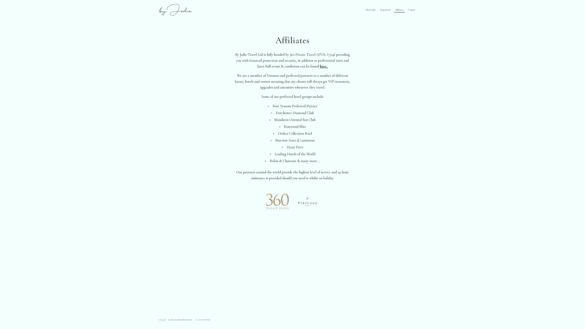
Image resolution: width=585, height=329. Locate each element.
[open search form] (423, 9)
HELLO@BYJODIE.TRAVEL (182, 320)
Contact (411, 10)
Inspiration (385, 10)
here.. (324, 66)
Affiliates (399, 10)
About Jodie (370, 10)
